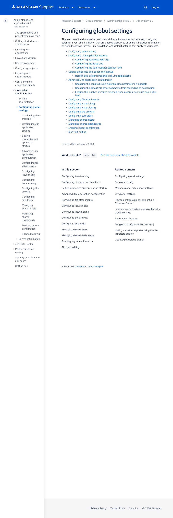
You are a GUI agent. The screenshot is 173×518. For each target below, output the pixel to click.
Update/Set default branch (129, 239)
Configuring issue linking (81, 103)
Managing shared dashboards (28, 217)
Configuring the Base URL (89, 63)
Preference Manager (126, 218)
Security (133, 508)
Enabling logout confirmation (84, 127)
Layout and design (25, 57)
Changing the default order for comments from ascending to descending (115, 87)
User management (25, 63)
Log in (155, 7)
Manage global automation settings (134, 188)
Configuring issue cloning (82, 107)
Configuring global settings (129, 176)
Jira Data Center (24, 244)
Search (146, 7)
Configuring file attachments (83, 99)
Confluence (78, 266)
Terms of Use (117, 508)
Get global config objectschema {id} (134, 224)
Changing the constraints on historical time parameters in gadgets (111, 83)
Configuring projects (26, 68)
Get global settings (125, 193)
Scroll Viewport (96, 266)
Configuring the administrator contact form (98, 67)
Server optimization (29, 238)
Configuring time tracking (82, 51)
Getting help (22, 265)
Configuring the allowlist (81, 111)
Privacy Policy (98, 508)
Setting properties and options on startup (91, 71)
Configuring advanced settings (92, 59)
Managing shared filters (81, 119)
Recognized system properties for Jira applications (103, 75)
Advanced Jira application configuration (30, 154)
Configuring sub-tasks (80, 115)
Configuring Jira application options (30, 127)
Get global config (124, 182)
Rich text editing (31, 233)
